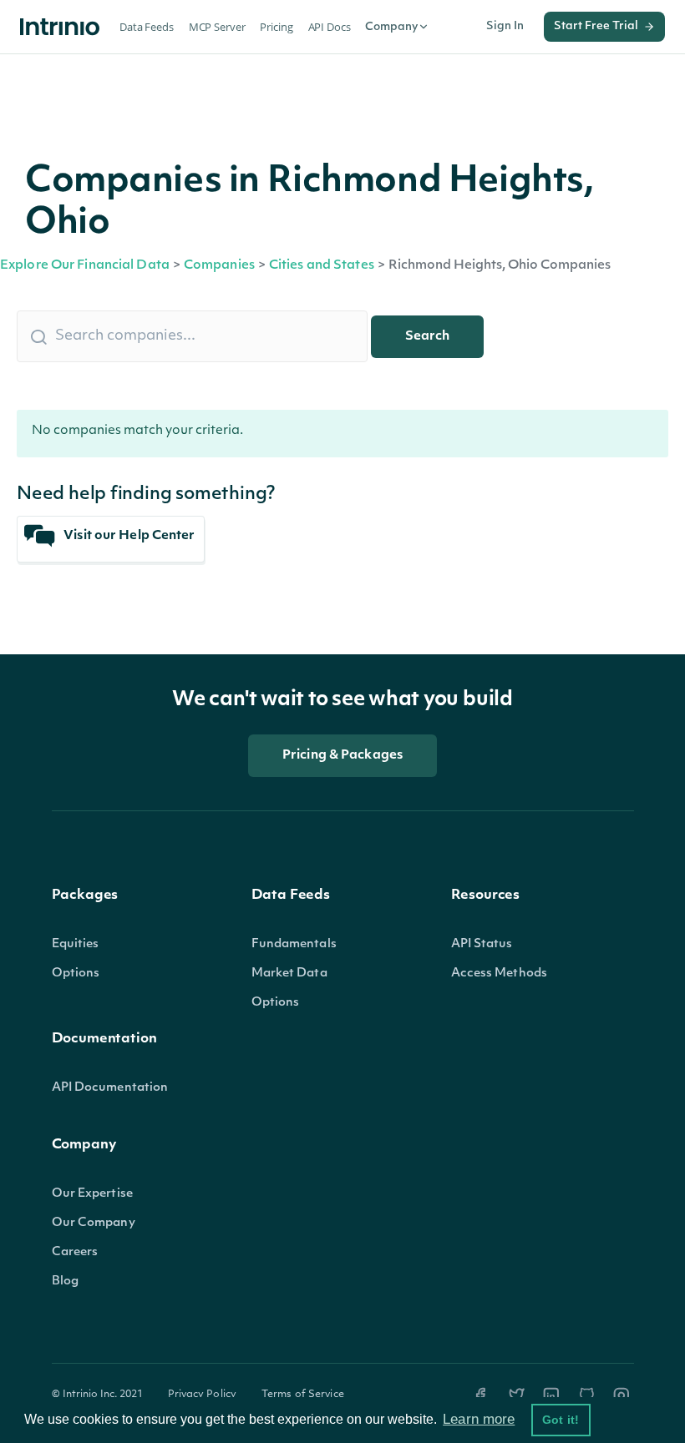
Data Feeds (146, 26)
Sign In (505, 26)
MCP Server (217, 26)
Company (391, 27)
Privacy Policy (202, 1395)
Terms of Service (302, 1395)
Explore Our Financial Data (85, 266)
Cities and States (321, 266)
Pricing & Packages (342, 755)
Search (427, 336)
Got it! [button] (560, 1419)
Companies (219, 266)
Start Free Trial (596, 26)
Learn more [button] (479, 1419)
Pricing (276, 26)
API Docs (329, 26)
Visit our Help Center (128, 536)
